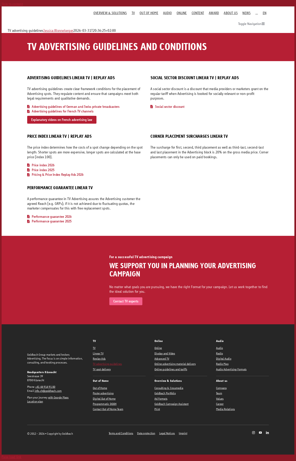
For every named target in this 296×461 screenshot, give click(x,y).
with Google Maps (58, 397)
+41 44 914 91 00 (45, 386)
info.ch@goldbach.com (48, 390)
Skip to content (12, 4)
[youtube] (260, 432)
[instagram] (253, 432)
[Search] (256, 13)
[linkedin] (267, 432)
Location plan (35, 401)
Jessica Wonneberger (58, 30)
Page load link (12, 457)
